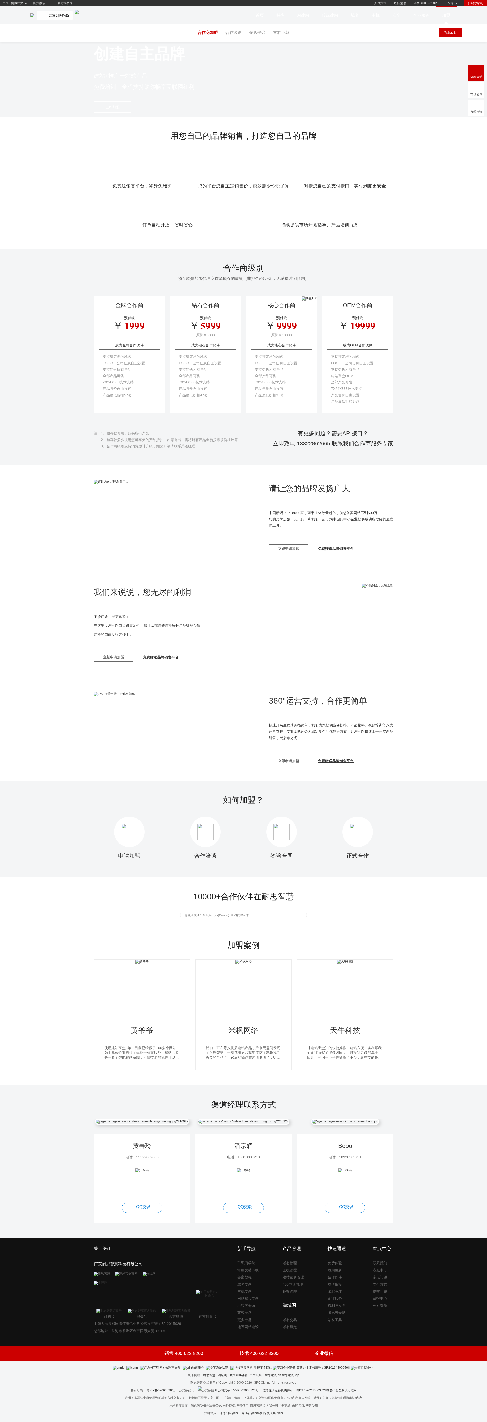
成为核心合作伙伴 (281, 345)
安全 (396, 15)
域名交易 (290, 1320)
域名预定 (290, 1327)
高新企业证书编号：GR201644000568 (323, 1368)
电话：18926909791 (344, 1157)
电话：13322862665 (142, 1157)
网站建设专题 (248, 1298)
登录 (451, 3)
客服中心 (380, 1270)
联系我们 (380, 1263)
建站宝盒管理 (293, 1277)
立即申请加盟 (288, 549)
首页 (260, 15)
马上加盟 (450, 32)
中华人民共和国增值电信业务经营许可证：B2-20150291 (138, 1324)
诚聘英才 (335, 1291)
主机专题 (244, 1291)
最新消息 (400, 3)
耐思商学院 (246, 1263)
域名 (355, 15)
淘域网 (222, 1375)
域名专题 (244, 1284)
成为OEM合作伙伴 (357, 345)
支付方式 (380, 3)
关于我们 (102, 1248)
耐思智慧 (209, 1375)
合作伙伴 (335, 1277)
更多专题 (244, 1320)
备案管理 (290, 1291)
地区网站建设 (248, 1327)
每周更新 (335, 1270)
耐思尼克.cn (273, 1375)
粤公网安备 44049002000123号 (239, 1390)
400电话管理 (293, 1284)
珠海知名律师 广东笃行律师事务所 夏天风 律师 (251, 1413)
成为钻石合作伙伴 (205, 345)
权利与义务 (336, 1306)
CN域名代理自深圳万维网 (339, 1390)
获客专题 (244, 1313)
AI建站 (303, 15)
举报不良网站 (263, 1368)
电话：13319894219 (243, 1157)
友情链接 (335, 1284)
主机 (376, 15)
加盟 (446, 15)
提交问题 (380, 1291)
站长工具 (335, 1320)
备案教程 (244, 1277)
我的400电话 (238, 1375)
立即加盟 (113, 107)
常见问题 (380, 1277)
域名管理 (290, 1263)
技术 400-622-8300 (259, 1353)
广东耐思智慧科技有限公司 (118, 1264)
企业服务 (421, 15)
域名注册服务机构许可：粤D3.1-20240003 (292, 1390)
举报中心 (380, 1298)
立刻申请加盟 (113, 657)
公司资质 (380, 1306)
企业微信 (324, 1353)
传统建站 (330, 15)
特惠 (280, 15)
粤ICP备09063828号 (161, 1390)
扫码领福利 (475, 3)
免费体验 (335, 1263)
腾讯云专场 (336, 1313)
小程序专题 (246, 1306)
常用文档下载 (248, 1270)
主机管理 (290, 1270)
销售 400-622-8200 (427, 3)
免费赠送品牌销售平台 (336, 549)
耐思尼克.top (290, 1375)
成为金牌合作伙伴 (129, 345)
